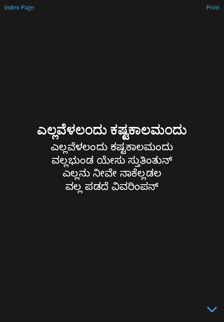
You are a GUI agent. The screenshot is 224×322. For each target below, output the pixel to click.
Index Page (19, 7)
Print (213, 7)
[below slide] (212, 310)
